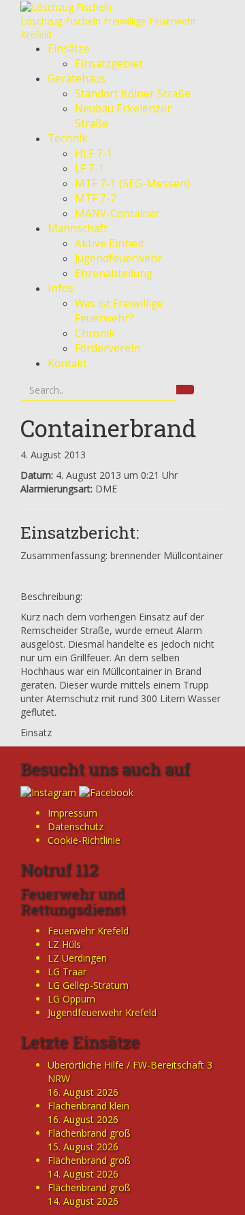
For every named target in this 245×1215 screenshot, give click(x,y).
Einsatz (36, 732)
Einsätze (69, 49)
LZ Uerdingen (77, 957)
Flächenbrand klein (88, 1105)
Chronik (95, 333)
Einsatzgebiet (109, 64)
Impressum (72, 812)
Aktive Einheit (109, 243)
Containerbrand (108, 427)
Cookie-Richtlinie (84, 840)
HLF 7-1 (94, 153)
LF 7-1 (90, 168)
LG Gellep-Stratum (88, 985)
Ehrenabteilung (113, 273)
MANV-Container (117, 213)
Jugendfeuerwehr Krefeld (102, 1012)
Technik (68, 138)
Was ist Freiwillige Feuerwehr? (119, 311)
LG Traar (67, 971)
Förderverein (107, 348)
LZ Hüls (64, 944)
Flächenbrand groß (89, 1132)
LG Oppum (71, 998)
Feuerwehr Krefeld (88, 930)
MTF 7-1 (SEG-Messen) (132, 183)
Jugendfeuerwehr (118, 258)
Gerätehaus (76, 79)
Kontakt (67, 363)
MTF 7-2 (95, 198)
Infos (61, 288)
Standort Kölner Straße (133, 93)
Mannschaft (78, 228)
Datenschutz (75, 826)
